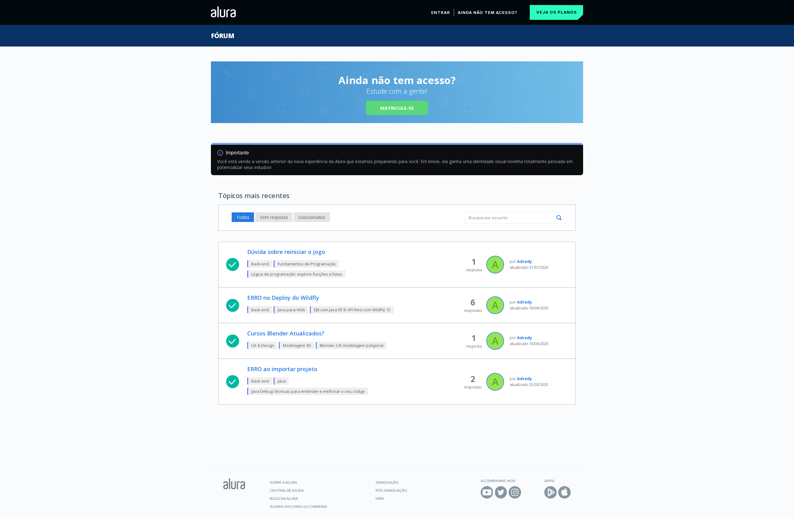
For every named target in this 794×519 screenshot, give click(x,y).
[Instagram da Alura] (515, 492)
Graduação (387, 482)
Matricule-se (397, 108)
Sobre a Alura (283, 482)
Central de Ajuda (287, 490)
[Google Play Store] (550, 492)
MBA (380, 498)
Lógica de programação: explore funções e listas (296, 274)
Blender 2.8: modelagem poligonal (351, 345)
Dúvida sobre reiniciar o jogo (286, 251)
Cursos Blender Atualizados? (285, 333)
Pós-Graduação (391, 490)
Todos (242, 217)
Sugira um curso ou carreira (298, 506)
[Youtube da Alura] (487, 492)
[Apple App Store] (564, 492)
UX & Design (262, 345)
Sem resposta (274, 217)
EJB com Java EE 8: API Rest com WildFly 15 (352, 310)
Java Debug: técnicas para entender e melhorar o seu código (308, 391)
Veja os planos (556, 12)
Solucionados (311, 217)
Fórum (222, 35)
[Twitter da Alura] (501, 492)
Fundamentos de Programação (307, 264)
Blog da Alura (284, 498)
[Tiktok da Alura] (529, 492)
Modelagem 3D (297, 345)
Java (282, 381)
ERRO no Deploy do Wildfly (283, 297)
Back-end (260, 264)
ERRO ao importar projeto (282, 369)
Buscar (558, 217)
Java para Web (291, 310)
